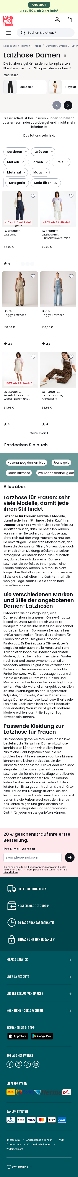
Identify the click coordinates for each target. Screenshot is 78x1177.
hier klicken (10, 872)
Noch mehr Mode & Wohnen (24, 1010)
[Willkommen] (57, 19)
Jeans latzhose (19, 473)
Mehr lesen (11, 75)
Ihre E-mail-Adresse (19, 849)
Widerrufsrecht (14, 1149)
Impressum (13, 1140)
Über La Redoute (17, 976)
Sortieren (14, 152)
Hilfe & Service (17, 959)
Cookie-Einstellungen (39, 1144)
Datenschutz (13, 1144)
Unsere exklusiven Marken (24, 993)
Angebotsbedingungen (39, 1140)
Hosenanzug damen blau (27, 462)
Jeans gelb (61, 462)
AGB (61, 1140)
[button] (69, 19)
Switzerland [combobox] (20, 1167)
